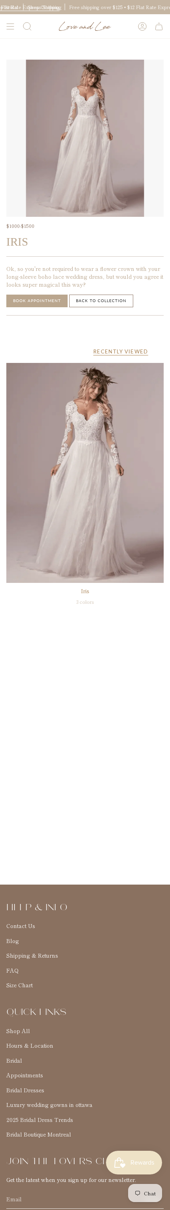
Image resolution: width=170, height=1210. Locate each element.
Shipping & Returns (32, 955)
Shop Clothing (43, 7)
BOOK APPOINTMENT (37, 300)
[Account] (142, 26)
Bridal (14, 1060)
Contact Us (20, 926)
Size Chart (19, 985)
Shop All (18, 1031)
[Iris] (85, 473)
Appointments (24, 1075)
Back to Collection (101, 300)
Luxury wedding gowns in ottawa (49, 1105)
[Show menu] (10, 26)
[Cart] (159, 26)
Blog (12, 941)
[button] (27, 26)
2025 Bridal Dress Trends (39, 1120)
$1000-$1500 (20, 225)
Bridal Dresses (25, 1090)
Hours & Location (29, 1045)
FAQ (12, 970)
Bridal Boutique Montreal (38, 1134)
